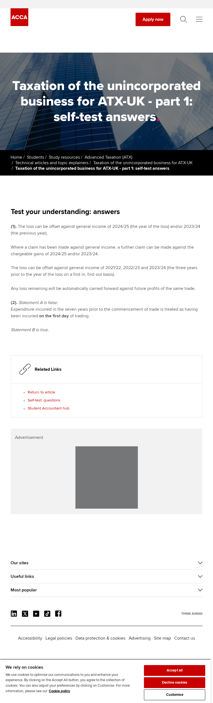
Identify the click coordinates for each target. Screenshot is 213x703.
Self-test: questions (44, 400)
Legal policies (58, 638)
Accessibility (30, 638)
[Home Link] (191, 613)
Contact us (184, 638)
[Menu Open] (199, 19)
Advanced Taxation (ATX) (108, 157)
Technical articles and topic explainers (51, 163)
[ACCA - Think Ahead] (19, 24)
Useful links (22, 576)
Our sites (20, 563)
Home (16, 157)
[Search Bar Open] (183, 19)
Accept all (174, 670)
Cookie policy (59, 691)
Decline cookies (174, 682)
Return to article (41, 392)
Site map (162, 638)
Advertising (140, 638)
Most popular (24, 590)
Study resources (64, 157)
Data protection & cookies (100, 638)
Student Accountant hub (48, 408)
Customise (174, 694)
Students (35, 157)
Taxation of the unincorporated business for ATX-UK (143, 163)
